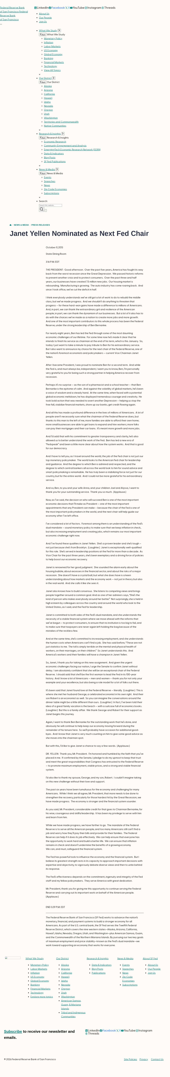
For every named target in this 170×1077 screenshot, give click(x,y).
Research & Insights (50, 133)
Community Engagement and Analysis (65, 145)
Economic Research (55, 141)
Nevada (48, 106)
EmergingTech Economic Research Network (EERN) (72, 149)
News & (125, 958)
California (49, 94)
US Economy (51, 50)
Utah (46, 114)
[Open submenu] (59, 30)
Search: (43, 201)
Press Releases (40, 225)
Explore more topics (41, 996)
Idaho (47, 102)
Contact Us (157, 1059)
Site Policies (130, 1059)
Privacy (144, 1059)
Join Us (43, 21)
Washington (51, 118)
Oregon (48, 110)
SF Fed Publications (55, 161)
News (47, 185)
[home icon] (10, 225)
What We (35, 958)
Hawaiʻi (48, 98)
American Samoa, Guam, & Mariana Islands (71, 1004)
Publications (99, 973)
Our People (45, 17)
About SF (150, 958)
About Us (44, 13)
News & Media (47, 169)
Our (62, 958)
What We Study (48, 30)
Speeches (49, 181)
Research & (98, 958)
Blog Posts (49, 157)
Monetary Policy (53, 38)
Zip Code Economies (55, 189)
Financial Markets (54, 62)
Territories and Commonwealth (61, 121)
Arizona (48, 90)
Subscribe (13, 1031)
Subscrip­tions (51, 193)
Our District (45, 78)
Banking (48, 58)
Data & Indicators (54, 153)
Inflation (48, 42)
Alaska (48, 86)
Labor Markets (52, 46)
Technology (50, 66)
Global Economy (53, 54)
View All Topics (52, 70)
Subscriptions (130, 984)
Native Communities (55, 125)
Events (47, 177)
